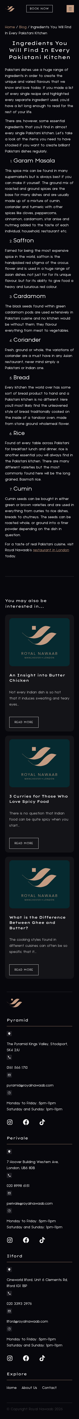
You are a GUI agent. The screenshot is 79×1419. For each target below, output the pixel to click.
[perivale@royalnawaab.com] (9, 1193)
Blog (23, 27)
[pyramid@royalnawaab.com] (9, 1075)
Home (10, 27)
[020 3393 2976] (9, 1293)
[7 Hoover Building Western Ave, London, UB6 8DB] (9, 1151)
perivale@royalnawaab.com (30, 1203)
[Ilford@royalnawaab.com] (9, 1311)
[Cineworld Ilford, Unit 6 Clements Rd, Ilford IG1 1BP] (9, 1269)
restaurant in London (51, 550)
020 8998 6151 (18, 1186)
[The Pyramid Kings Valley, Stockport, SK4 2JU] (9, 1033)
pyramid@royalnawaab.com (30, 1085)
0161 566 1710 (17, 1067)
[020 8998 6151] (9, 1175)
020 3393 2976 (19, 1303)
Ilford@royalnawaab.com (27, 1321)
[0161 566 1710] (9, 1057)
